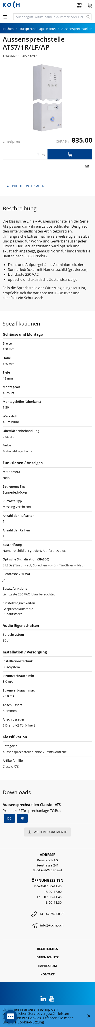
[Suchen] (88, 16)
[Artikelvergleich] (79, 5)
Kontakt (47, 974)
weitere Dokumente (50, 832)
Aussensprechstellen (76, 29)
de (9, 818)
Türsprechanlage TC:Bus (37, 29)
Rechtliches (47, 949)
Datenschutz (47, 957)
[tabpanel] (47, 98)
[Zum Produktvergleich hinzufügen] (87, 166)
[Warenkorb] (89, 5)
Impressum (47, 966)
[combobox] (49, 16)
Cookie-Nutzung (30, 1022)
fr (22, 818)
